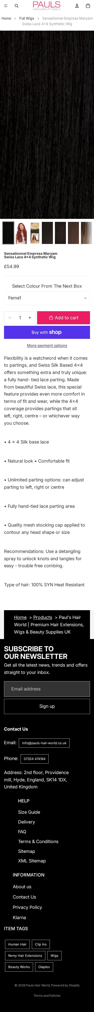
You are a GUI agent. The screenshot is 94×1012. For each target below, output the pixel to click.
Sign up (47, 706)
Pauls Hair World (38, 985)
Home (6, 18)
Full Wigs (26, 18)
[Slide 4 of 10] (47, 233)
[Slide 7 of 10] (86, 233)
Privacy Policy (27, 907)
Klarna (19, 917)
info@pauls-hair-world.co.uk (44, 743)
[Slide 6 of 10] (73, 233)
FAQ (22, 831)
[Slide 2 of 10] (21, 233)
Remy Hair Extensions (25, 956)
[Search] (16, 5)
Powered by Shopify (65, 985)
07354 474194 (34, 759)
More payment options (47, 345)
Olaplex (44, 967)
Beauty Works (19, 967)
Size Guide (29, 812)
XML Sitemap (32, 861)
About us (22, 887)
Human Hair (17, 944)
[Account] (76, 5)
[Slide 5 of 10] (60, 233)
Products (42, 617)
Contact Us (24, 897)
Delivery (26, 822)
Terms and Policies (47, 995)
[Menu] (6, 6)
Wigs (54, 956)
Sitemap (26, 851)
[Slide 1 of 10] (8, 233)
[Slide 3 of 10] (34, 233)
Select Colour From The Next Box (47, 286)
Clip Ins (41, 944)
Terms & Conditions (38, 841)
